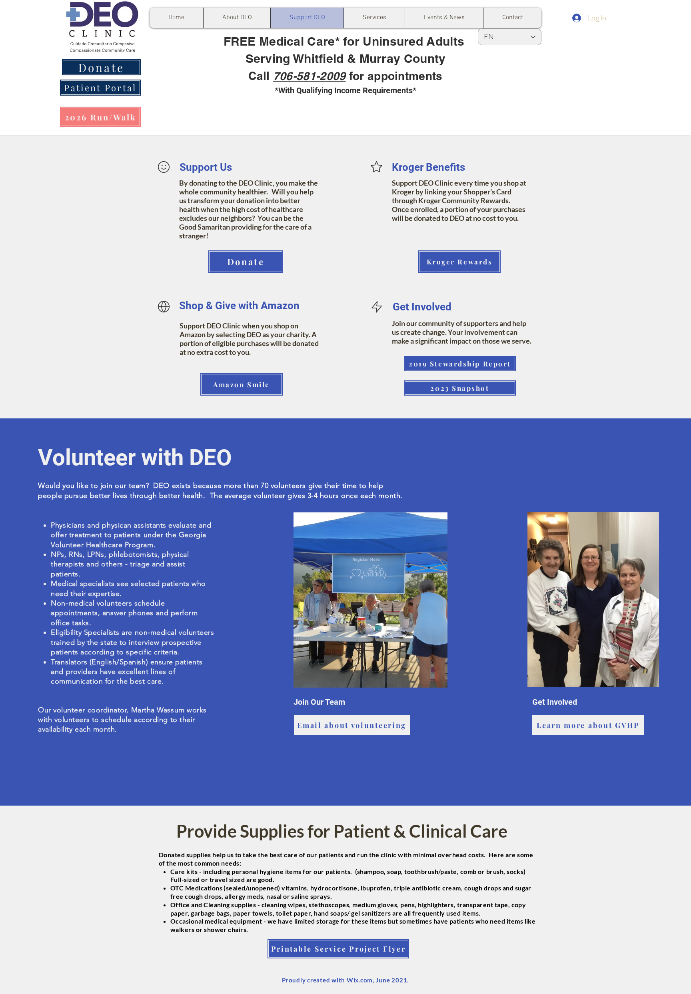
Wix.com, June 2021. (378, 980)
